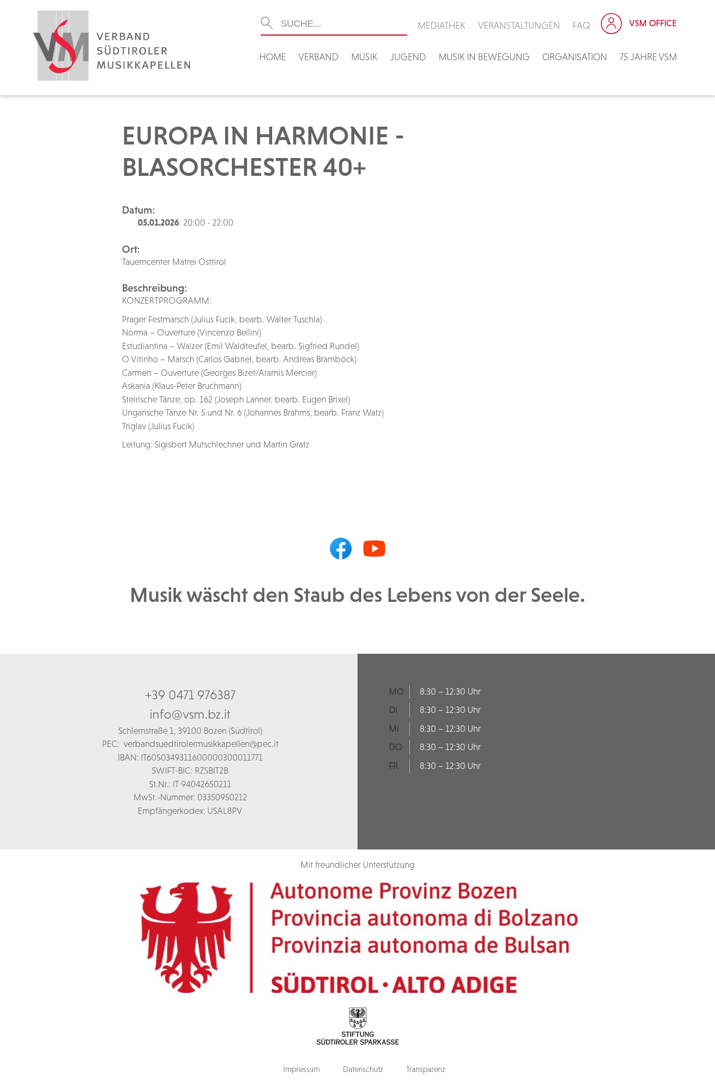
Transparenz (425, 1069)
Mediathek (441, 25)
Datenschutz (363, 1069)
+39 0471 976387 (190, 694)
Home (272, 56)
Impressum (301, 1069)
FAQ (581, 25)
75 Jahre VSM (648, 56)
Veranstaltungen (519, 25)
